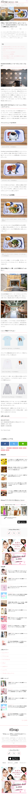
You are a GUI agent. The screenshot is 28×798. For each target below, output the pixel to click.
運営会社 (4, 762)
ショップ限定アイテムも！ (9, 58)
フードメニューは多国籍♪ (8, 54)
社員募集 (16, 762)
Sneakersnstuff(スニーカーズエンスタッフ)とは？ (14, 46)
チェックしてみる (14, 746)
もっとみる (24, 720)
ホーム (2, 3)
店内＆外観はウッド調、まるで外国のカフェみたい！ (14, 56)
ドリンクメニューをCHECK (9, 52)
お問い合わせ (10, 762)
